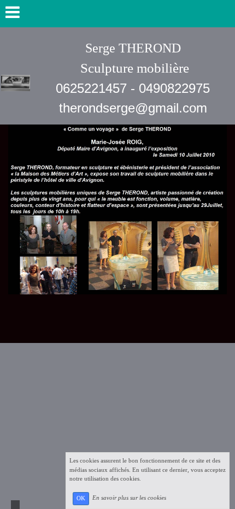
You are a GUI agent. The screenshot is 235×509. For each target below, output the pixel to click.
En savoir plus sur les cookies (129, 498)
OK (81, 498)
